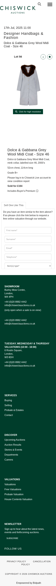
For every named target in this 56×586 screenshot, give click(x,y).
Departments (11, 454)
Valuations (10, 484)
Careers (8, 459)
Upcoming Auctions (14, 440)
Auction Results (12, 444)
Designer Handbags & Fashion (23, 35)
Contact (8, 415)
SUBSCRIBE (12, 538)
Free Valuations (12, 489)
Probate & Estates (14, 410)
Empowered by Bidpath (28, 583)
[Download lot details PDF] (43, 56)
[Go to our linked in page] (13, 554)
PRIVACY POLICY (16, 561)
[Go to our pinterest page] (20, 554)
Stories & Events (13, 449)
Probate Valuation (13, 494)
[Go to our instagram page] (26, 554)
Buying (8, 400)
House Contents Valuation (18, 499)
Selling (8, 405)
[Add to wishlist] (49, 56)
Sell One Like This (13, 205)
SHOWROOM (11, 286)
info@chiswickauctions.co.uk (19, 305)
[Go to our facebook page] (7, 554)
